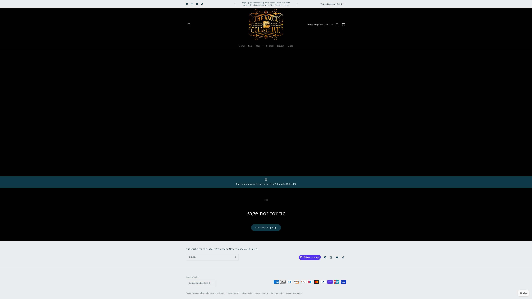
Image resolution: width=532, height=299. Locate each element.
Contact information (294, 293)
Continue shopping (266, 227)
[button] (189, 24)
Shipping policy (277, 293)
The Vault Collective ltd (200, 293)
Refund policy (233, 293)
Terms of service (261, 293)
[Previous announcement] (235, 4)
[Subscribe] (235, 257)
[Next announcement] (297, 4)
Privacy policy (247, 293)
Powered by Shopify (217, 293)
